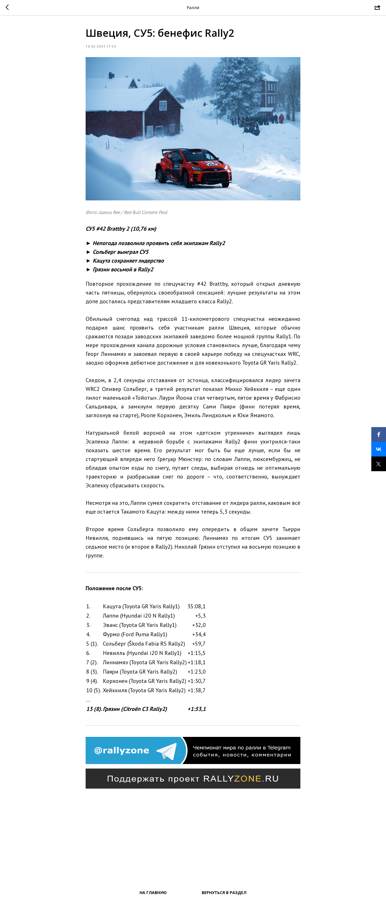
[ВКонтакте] (378, 449)
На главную (153, 892)
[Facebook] (378, 434)
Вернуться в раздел (224, 892)
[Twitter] (378, 463)
